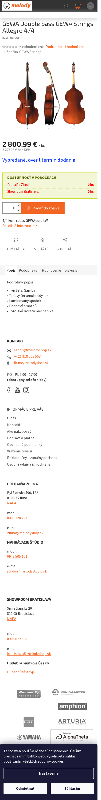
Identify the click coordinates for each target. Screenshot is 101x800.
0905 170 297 (17, 518)
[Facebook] (10, 390)
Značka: (23, 52)
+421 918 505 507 (27, 356)
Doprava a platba (21, 438)
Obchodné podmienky (24, 444)
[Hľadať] (65, 6)
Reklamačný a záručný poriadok (32, 457)
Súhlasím (72, 788)
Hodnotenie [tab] (51, 270)
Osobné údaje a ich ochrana (28, 464)
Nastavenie (48, 773)
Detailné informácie (18, 225)
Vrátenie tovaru (19, 451)
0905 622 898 (17, 639)
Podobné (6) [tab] (29, 270)
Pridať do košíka (46, 208)
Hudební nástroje (21, 672)
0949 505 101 (17, 556)
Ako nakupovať (19, 431)
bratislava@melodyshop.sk (29, 653)
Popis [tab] (11, 270)
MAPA (11, 503)
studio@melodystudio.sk (27, 571)
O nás (11, 418)
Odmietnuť (25, 788)
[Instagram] (26, 390)
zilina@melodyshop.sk (25, 533)
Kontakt (14, 424)
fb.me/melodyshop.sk (31, 362)
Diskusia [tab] (71, 270)
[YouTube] (18, 390)
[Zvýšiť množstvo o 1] (19, 205)
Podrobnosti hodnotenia (65, 46)
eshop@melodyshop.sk (32, 350)
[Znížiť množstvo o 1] (19, 210)
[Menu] (90, 6)
